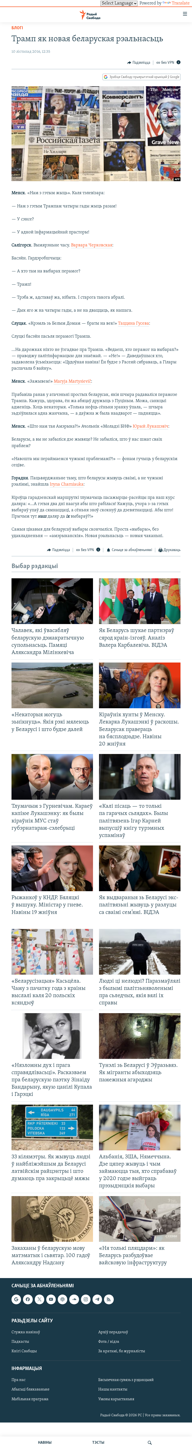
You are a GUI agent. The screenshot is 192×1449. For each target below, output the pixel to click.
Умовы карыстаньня (116, 1399)
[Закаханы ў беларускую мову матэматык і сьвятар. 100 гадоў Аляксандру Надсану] (52, 1219)
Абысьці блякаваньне (31, 1390)
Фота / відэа (108, 1342)
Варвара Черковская (91, 245)
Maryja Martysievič (72, 381)
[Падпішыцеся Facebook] (27, 1299)
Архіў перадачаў (113, 1332)
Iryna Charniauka (67, 484)
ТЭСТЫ (98, 1443)
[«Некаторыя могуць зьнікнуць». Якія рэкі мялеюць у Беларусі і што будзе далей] (52, 685)
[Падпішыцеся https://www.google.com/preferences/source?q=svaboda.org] (16, 1299)
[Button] (138, 62)
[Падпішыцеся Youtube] (51, 1299)
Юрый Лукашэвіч (150, 426)
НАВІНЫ (45, 1443)
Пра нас (19, 1380)
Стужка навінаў (26, 1332)
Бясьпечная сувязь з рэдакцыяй (126, 1380)
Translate (181, 3)
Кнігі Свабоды (24, 1351)
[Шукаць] (149, 1443)
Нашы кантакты (112, 1390)
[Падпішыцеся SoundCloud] (74, 1299)
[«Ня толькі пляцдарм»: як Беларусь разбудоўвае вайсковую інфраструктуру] (139, 1219)
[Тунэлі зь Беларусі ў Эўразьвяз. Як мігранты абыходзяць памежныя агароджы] (139, 1036)
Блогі (17, 28)
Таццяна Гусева (133, 323)
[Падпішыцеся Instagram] (85, 1299)
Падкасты (20, 1342)
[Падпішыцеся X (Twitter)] (39, 1299)
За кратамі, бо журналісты (121, 1351)
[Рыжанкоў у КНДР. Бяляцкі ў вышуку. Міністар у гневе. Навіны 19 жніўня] (52, 868)
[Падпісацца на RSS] (109, 1299)
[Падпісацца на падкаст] (62, 1299)
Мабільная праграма (30, 1399)
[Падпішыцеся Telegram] (97, 1299)
